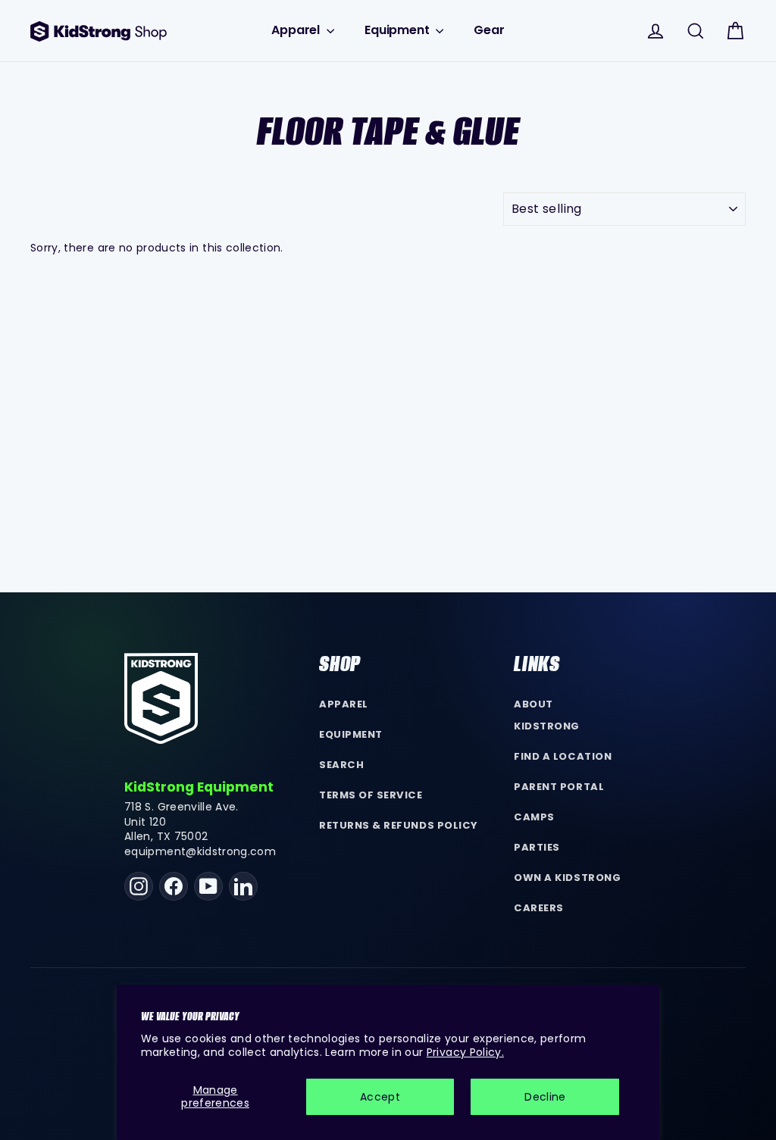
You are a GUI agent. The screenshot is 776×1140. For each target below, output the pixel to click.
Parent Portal (559, 786)
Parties (537, 847)
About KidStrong (547, 715)
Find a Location (563, 756)
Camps (534, 817)
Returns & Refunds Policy (398, 825)
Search (341, 764)
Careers (539, 908)
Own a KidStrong (567, 877)
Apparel (297, 30)
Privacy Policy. (465, 1052)
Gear (489, 30)
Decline (544, 1096)
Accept (380, 1096)
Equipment (398, 30)
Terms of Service (370, 795)
